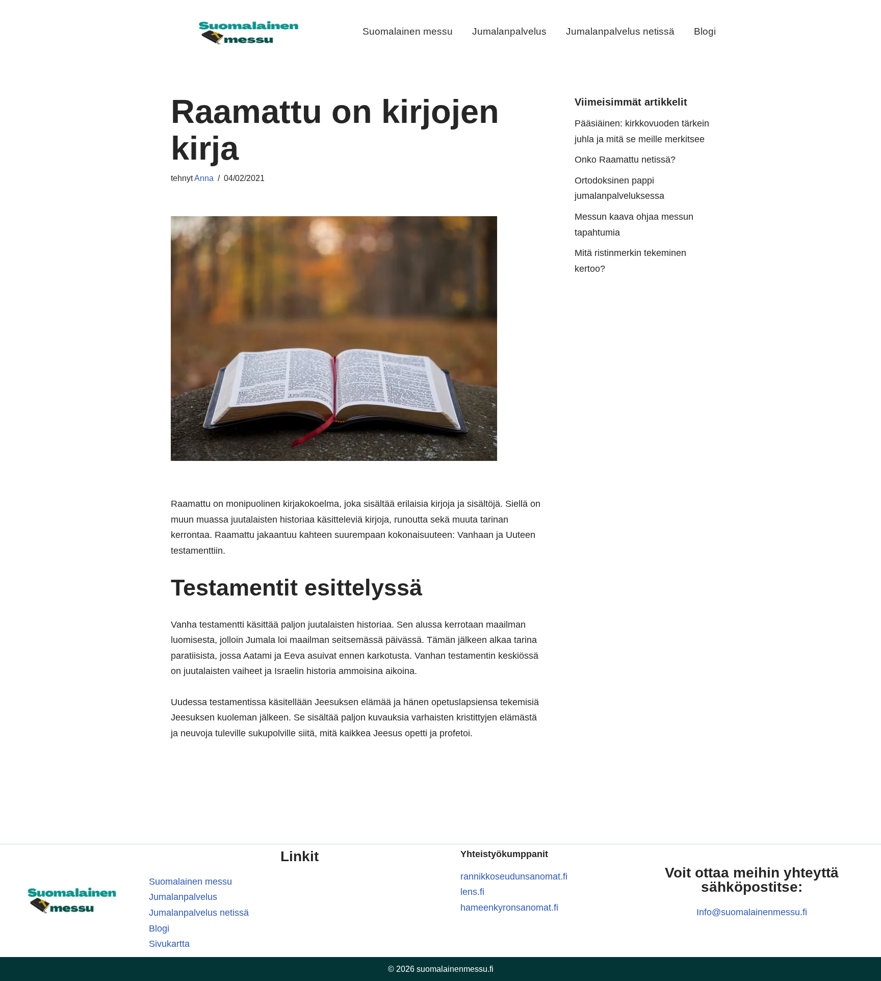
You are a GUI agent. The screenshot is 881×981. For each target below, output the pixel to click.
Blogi (705, 31)
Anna (204, 178)
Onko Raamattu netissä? (625, 159)
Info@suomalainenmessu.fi (751, 912)
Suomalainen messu (407, 31)
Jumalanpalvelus (509, 31)
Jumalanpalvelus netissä (620, 31)
